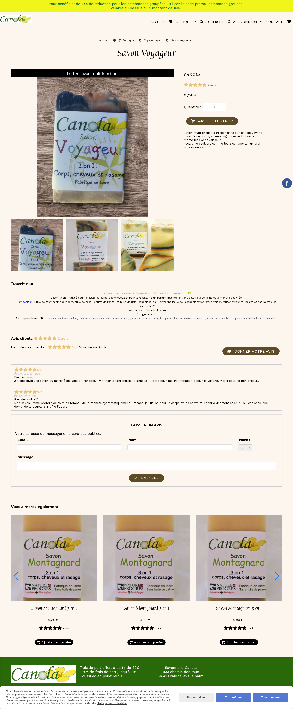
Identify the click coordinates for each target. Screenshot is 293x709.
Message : (26, 457)
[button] (15, 576)
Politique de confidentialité (112, 703)
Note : (244, 440)
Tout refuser (233, 697)
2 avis (212, 85)
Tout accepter (270, 697)
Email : (23, 440)
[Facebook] (287, 183)
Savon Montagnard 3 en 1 (54, 608)
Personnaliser (196, 697)
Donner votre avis (254, 351)
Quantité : (192, 107)
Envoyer (149, 478)
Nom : (133, 440)
